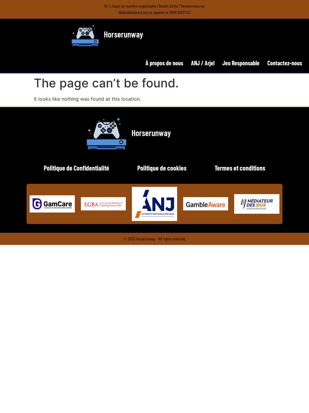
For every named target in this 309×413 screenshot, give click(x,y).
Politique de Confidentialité (76, 168)
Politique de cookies (161, 168)
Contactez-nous (284, 63)
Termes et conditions (240, 168)
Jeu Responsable (241, 63)
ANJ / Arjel (203, 63)
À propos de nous (164, 63)
